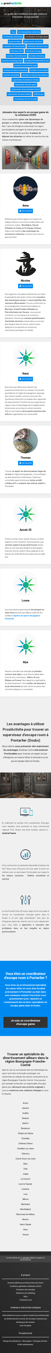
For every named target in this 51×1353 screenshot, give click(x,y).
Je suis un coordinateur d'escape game (25, 1022)
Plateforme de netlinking (25, 1293)
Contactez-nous (25, 1300)
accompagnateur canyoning (29, 32)
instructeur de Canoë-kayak (14, 46)
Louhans (25, 1189)
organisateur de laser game (25, 85)
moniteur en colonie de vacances (35, 75)
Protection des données (25, 1290)
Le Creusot (25, 1179)
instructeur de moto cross (37, 46)
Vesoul (26, 1234)
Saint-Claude (25, 1224)
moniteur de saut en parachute (15, 70)
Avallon (25, 1113)
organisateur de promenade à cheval (25, 89)
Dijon (25, 1164)
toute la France (9, 833)
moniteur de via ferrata (39, 70)
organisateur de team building (19, 94)
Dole (25, 1169)
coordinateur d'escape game (36, 37)
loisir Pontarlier (25, 1326)
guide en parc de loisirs (33, 41)
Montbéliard (25, 1209)
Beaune (25, 1118)
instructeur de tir (16, 51)
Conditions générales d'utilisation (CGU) (25, 1286)
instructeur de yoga (33, 51)
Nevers (25, 1219)
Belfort (25, 1123)
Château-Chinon (25, 1143)
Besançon (25, 1128)
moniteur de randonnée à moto (37, 61)
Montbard (25, 1204)
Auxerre (25, 1108)
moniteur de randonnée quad (25, 65)
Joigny (25, 1174)
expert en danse (15, 41)
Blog (25, 1296)
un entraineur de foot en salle (25, 99)
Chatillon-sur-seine (25, 1148)
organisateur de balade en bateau (25, 80)
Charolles (25, 1138)
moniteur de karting (36, 56)
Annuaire (10, 1283)
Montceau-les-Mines (25, 1214)
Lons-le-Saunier (25, 1184)
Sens (25, 1229)
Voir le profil (26, 211)
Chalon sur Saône (25, 1133)
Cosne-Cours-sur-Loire (25, 1159)
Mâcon (26, 1199)
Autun (25, 1103)
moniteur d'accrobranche (16, 56)
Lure (25, 1194)
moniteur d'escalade (11, 75)
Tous (13, 32)
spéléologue (39, 94)
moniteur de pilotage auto (12, 61)
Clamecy (25, 1154)
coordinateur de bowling (12, 37)
